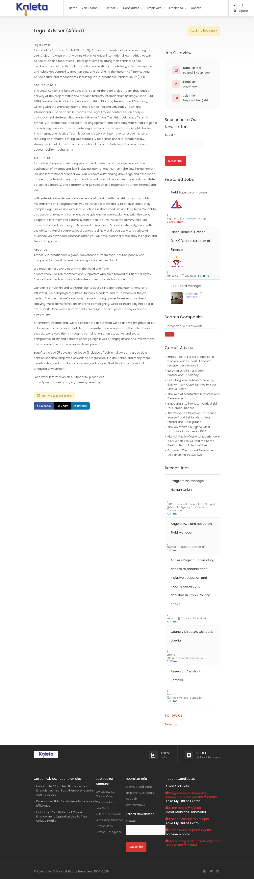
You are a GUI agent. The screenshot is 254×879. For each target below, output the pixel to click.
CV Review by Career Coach (105, 794)
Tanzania (172, 275)
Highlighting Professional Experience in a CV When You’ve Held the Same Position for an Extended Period (193, 441)
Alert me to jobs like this (56, 396)
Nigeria (171, 218)
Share (64, 406)
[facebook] (204, 871)
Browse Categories (109, 832)
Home (73, 8)
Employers (154, 8)
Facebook (45, 406)
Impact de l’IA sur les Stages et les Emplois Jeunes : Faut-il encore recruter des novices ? (191, 361)
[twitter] (211, 871)
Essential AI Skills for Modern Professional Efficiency (66, 803)
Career (110, 8)
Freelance (176, 8)
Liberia (171, 654)
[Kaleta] (32, 14)
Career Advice (105, 802)
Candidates (131, 8)
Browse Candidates (139, 787)
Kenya (171, 618)
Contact (197, 8)
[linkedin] (217, 871)
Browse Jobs (104, 826)
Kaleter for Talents (108, 814)
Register (242, 11)
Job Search (90, 8)
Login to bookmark (204, 31)
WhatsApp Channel (109, 820)
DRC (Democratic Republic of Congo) (191, 504)
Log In (240, 5)
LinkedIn (82, 406)
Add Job (131, 799)
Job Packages (135, 805)
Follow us (174, 715)
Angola (171, 547)
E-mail (132, 821)
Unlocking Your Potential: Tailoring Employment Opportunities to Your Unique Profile (191, 384)
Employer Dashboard (140, 793)
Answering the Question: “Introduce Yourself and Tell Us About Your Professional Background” (191, 417)
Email (170, 135)
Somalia (172, 694)
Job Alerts (102, 808)
